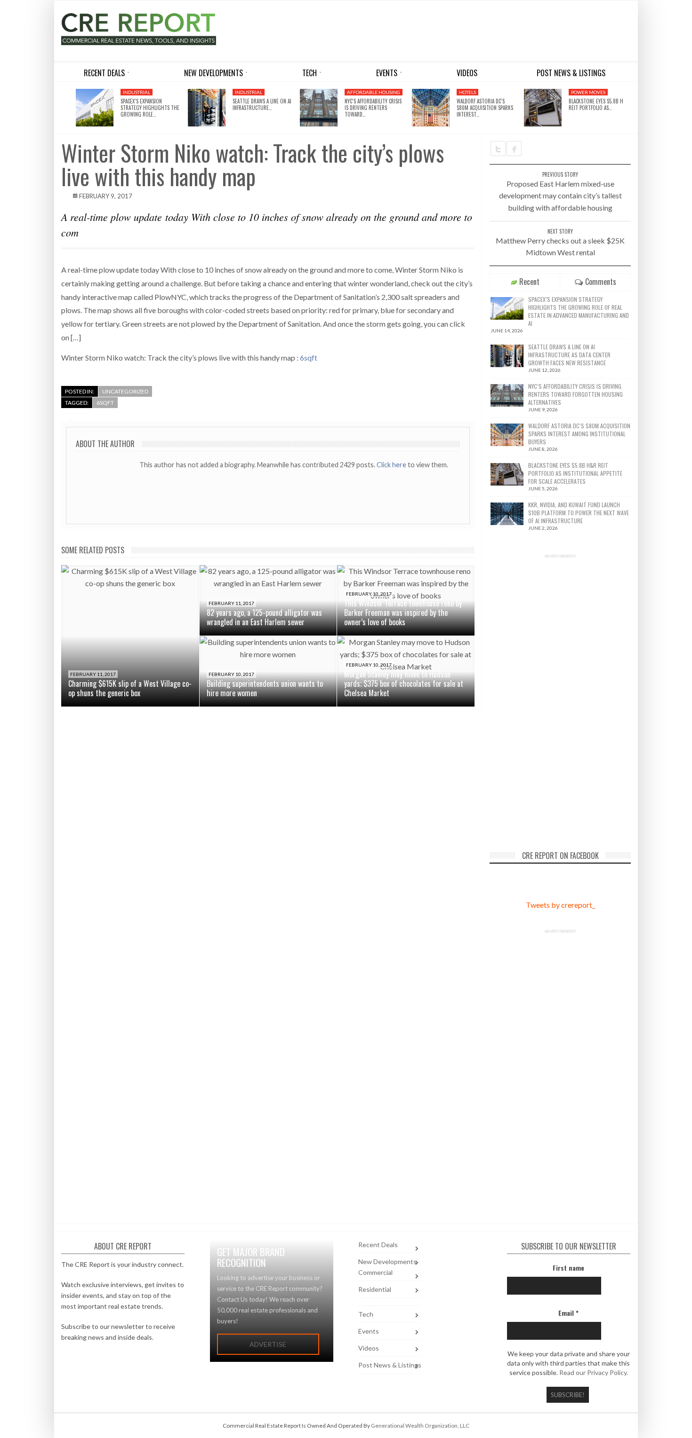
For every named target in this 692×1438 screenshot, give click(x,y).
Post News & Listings (389, 1365)
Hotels (467, 92)
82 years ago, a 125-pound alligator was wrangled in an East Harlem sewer (264, 617)
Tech (365, 1314)
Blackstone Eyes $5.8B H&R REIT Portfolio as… (599, 104)
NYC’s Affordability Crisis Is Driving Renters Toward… (373, 107)
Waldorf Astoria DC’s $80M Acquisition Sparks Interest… (485, 107)
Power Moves (588, 92)
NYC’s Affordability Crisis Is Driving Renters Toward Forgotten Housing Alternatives (575, 394)
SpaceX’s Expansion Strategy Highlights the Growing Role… (150, 107)
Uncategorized (125, 391)
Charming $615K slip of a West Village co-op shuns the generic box (130, 688)
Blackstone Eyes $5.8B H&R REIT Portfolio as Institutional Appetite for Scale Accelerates (575, 473)
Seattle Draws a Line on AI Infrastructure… (262, 104)
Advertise (267, 1344)
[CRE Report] (161, 29)
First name (568, 1268)
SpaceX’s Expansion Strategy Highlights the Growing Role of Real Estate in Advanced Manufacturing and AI (578, 311)
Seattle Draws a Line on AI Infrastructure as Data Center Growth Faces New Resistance (569, 355)
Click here (392, 465)
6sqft (308, 357)
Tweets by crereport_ (560, 904)
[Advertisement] (432, 29)
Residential (374, 1289)
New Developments (387, 1261)
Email (568, 1313)
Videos (368, 1348)
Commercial (375, 1272)
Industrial (136, 92)
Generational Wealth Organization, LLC (420, 1425)
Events (368, 1331)
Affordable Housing (373, 92)
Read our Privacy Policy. (593, 1372)
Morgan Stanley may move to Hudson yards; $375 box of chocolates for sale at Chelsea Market (403, 683)
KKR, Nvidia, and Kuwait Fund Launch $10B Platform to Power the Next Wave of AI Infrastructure (578, 513)
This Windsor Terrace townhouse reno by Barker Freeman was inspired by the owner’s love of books (403, 612)
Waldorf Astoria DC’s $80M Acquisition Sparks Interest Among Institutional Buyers (579, 434)
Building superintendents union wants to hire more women (265, 688)
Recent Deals (378, 1245)
